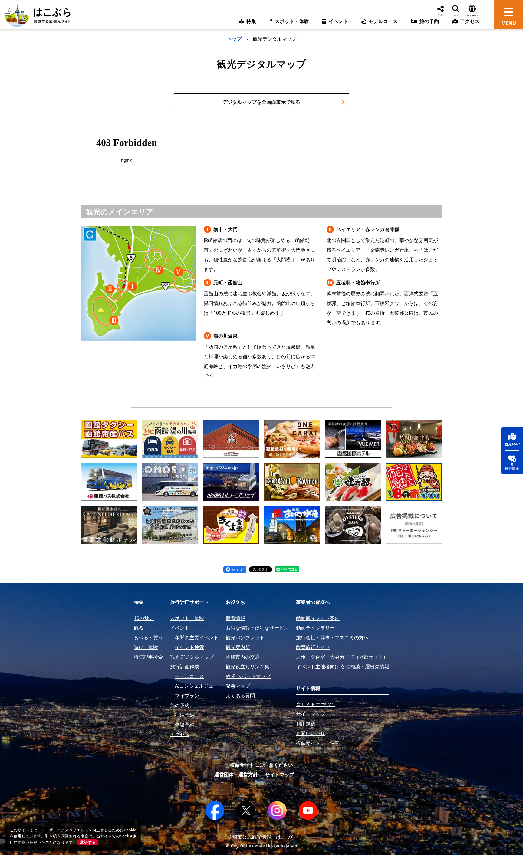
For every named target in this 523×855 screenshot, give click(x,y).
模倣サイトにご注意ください (261, 765)
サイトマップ (279, 774)
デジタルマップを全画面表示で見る (261, 102)
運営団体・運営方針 (236, 774)
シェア (237, 569)
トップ (234, 38)
